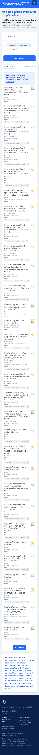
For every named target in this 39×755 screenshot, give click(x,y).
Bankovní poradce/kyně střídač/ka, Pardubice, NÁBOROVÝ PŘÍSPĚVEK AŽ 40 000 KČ (16, 151)
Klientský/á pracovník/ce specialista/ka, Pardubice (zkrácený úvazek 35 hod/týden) (15, 356)
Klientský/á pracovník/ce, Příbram (15, 543)
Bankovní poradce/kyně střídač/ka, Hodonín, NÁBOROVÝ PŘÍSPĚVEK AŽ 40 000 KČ (16, 91)
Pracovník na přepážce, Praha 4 (19, 671)
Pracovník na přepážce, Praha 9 (19, 679)
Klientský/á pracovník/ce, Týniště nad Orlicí (15, 321)
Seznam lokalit (25, 717)
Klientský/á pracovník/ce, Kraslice (15, 576)
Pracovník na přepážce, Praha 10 (16, 666)
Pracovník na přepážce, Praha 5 (19, 674)
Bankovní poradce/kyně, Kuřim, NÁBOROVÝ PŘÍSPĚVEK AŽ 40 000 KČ (16, 507)
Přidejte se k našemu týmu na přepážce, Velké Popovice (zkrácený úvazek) (16, 336)
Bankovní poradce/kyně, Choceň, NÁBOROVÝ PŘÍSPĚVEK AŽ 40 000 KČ (14, 248)
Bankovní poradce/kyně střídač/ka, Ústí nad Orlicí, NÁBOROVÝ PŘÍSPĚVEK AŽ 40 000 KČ (16, 130)
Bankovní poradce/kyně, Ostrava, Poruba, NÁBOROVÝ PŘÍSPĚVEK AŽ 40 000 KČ (16, 208)
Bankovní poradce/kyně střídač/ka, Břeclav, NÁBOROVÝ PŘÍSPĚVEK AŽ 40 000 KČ (16, 172)
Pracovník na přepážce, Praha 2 (18, 669)
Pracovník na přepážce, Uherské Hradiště (19, 682)
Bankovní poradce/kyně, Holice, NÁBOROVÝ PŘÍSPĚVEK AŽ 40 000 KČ (16, 376)
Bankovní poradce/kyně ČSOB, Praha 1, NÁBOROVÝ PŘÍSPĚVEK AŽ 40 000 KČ (15, 558)
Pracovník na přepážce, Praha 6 (19, 676)
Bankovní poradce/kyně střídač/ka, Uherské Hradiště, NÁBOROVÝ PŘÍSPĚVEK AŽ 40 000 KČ (16, 109)
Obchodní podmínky (9, 711)
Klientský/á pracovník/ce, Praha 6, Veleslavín (15, 468)
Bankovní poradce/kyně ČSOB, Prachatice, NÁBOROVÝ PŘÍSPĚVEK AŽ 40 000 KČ (16, 450)
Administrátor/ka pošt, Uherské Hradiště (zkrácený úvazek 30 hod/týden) (16, 395)
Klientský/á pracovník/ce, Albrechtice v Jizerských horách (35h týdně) (15, 609)
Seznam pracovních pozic (6, 719)
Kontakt (5, 713)
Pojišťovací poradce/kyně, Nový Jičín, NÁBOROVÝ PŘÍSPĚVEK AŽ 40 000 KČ (15, 526)
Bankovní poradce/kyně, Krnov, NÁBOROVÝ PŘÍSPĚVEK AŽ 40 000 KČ (16, 288)
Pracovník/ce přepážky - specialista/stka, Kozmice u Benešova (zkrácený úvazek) (16, 192)
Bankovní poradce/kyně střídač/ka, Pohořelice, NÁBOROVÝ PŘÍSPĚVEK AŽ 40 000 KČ (16, 268)
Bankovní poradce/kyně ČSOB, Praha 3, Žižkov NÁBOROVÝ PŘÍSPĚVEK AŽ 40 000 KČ (16, 487)
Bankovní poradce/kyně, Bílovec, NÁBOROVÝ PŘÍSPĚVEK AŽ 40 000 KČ (14, 590)
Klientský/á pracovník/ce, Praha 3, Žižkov (15, 628)
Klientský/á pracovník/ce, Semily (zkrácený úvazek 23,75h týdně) (15, 307)
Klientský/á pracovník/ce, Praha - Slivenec (15, 431)
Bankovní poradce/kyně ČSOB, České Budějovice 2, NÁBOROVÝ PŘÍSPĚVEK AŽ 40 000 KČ (16, 415)
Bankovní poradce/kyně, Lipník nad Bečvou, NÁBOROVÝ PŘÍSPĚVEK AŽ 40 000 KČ (16, 228)
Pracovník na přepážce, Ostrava (19, 660)
